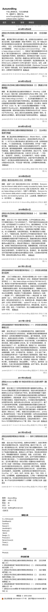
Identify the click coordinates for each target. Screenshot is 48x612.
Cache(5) (5, 523)
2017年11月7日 (25, 321)
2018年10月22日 (24, 81)
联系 (13, 22)
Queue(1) (5, 526)
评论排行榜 (25, 556)
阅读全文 (26, 70)
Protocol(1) (6, 538)
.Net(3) (4, 533)
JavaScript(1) (7, 528)
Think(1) (5, 542)
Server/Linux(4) (7, 540)
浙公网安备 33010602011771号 (15, 598)
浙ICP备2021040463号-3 (37, 598)
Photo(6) (5, 552)
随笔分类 (25, 515)
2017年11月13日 (24, 266)
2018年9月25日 (25, 176)
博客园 (31, 22)
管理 (22, 22)
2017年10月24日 (24, 378)
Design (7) (6, 535)
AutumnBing (9, 8)
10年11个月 (12, 500)
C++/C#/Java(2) (7, 519)
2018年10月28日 (24, 29)
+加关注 (5, 510)
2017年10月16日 (24, 432)
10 (8, 505)
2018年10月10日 (24, 126)
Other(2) (5, 545)
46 (8, 503)
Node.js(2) (6, 530)
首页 (4, 22)
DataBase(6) (6, 521)
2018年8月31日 (25, 209)
